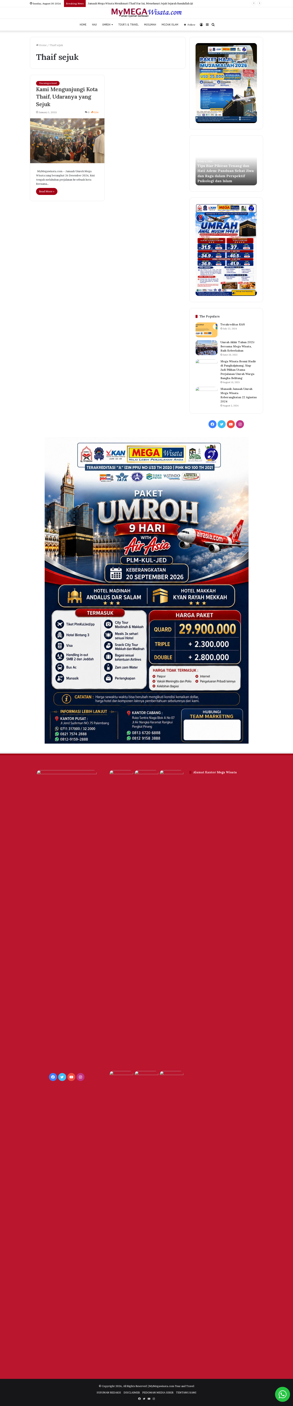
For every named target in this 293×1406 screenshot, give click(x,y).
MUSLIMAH (150, 24)
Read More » (46, 191)
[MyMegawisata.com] (146, 13)
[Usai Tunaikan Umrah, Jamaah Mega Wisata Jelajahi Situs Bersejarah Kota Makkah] (121, 1077)
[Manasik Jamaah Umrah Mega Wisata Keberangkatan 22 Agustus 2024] (206, 394)
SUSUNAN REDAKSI (109, 1392)
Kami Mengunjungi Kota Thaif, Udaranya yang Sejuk (67, 97)
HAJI (94, 24)
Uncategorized (48, 83)
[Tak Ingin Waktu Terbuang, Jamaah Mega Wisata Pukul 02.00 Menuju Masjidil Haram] (171, 919)
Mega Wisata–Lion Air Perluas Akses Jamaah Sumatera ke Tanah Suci (225, 175)
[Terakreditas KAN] (206, 329)
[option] (226, 163)
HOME (83, 24)
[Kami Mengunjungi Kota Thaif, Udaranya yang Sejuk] (67, 140)
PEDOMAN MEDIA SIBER (157, 1392)
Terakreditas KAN (232, 324)
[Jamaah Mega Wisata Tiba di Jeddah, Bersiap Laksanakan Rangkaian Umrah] (146, 1220)
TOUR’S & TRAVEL (128, 24)
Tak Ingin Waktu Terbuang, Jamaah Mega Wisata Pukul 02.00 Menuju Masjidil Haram (140, 3)
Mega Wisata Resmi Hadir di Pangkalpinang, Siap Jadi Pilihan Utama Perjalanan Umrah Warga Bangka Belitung (238, 370)
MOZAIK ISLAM (170, 24)
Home (42, 45)
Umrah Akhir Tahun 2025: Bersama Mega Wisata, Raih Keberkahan (237, 346)
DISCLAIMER (132, 1392)
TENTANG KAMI (186, 1392)
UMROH (106, 24)
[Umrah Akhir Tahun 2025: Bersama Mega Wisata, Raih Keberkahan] (206, 347)
